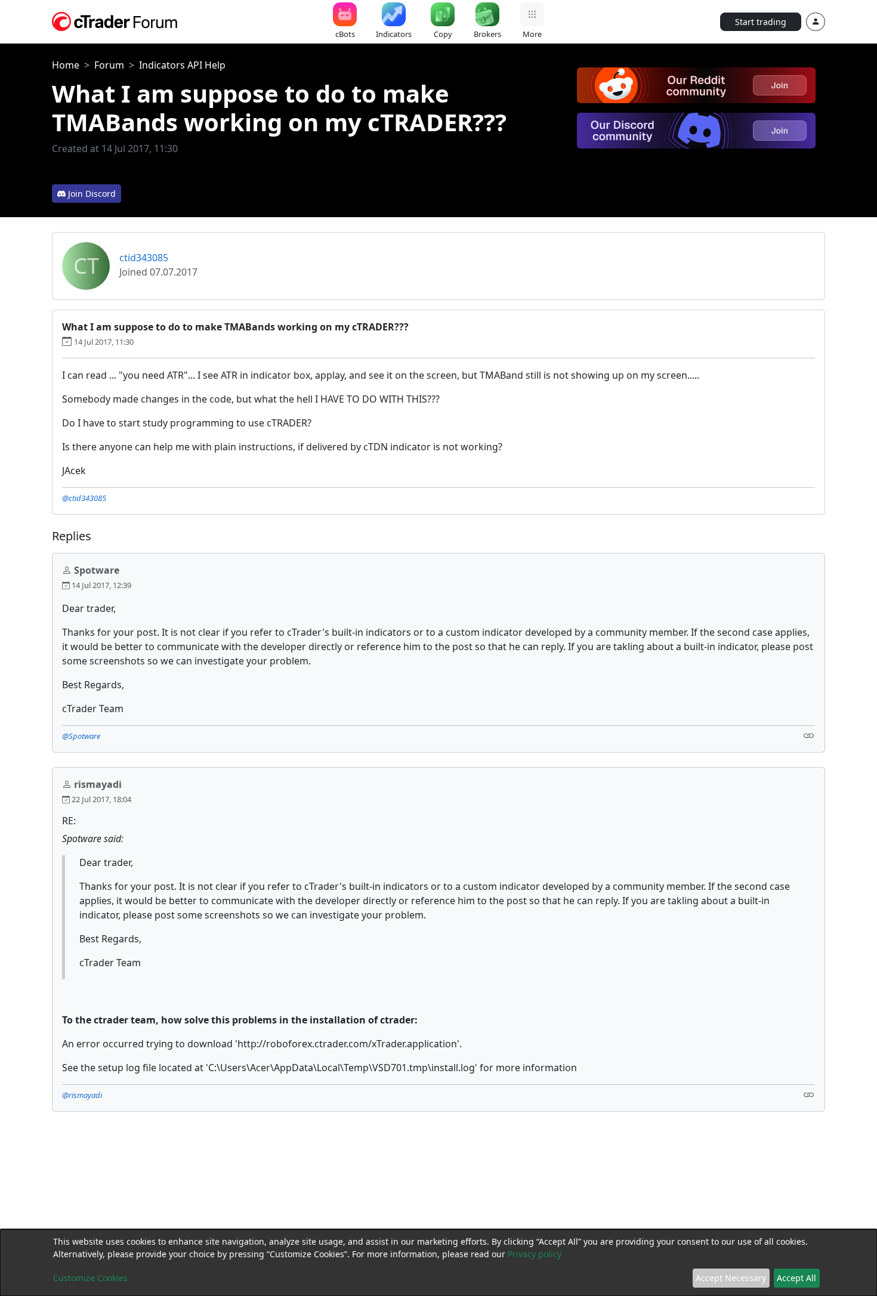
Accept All (796, 1277)
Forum (109, 65)
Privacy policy (534, 1254)
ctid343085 (143, 257)
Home (65, 65)
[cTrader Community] (115, 20)
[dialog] (438, 1262)
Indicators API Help (182, 65)
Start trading (760, 21)
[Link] (809, 735)
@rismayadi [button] (82, 1095)
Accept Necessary (731, 1277)
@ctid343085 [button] (84, 498)
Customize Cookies (90, 1277)
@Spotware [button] (81, 736)
